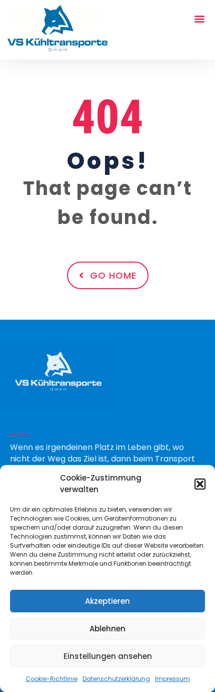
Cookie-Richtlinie (52, 678)
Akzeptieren (107, 601)
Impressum (172, 678)
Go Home (113, 275)
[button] (200, 484)
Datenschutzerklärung (116, 678)
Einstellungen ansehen (108, 656)
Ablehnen (108, 628)
